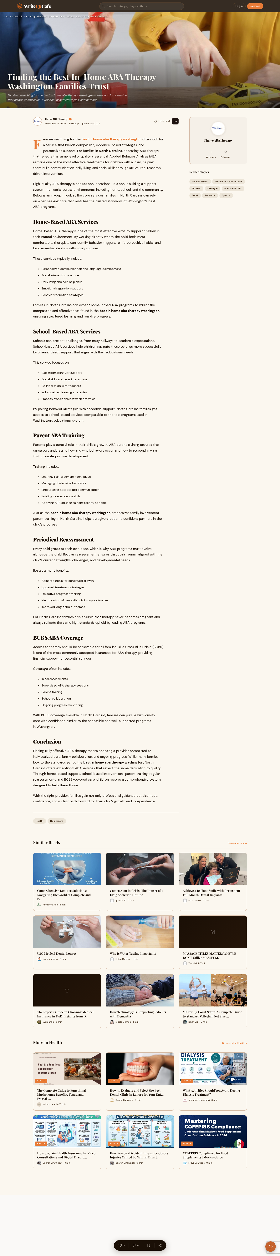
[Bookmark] (148, 1245)
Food (195, 195)
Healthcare (56, 820)
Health (18, 16)
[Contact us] (270, 1246)
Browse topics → (237, 843)
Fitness (196, 188)
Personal (210, 195)
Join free (255, 6)
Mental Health (200, 181)
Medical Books (233, 188)
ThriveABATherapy (56, 119)
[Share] (160, 1245)
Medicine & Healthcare (228, 181)
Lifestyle (212, 188)
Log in (239, 6)
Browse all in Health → (234, 1043)
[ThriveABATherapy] (37, 121)
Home (8, 16)
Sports (226, 195)
